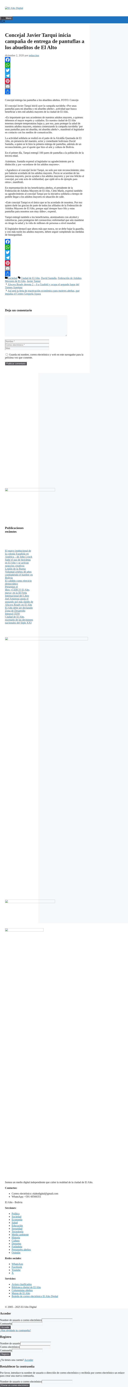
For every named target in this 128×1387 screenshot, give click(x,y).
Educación (17, 1225)
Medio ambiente (20, 1234)
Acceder (28, 1359)
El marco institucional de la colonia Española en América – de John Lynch (18, 553)
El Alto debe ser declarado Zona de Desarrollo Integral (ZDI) (19, 610)
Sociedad (12, 278)
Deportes (16, 1243)
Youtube (16, 1269)
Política (16, 1213)
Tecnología (17, 1231)
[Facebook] (45, 59)
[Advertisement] (19, 428)
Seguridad (17, 1228)
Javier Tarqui (33, 281)
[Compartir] (45, 91)
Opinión (16, 1252)
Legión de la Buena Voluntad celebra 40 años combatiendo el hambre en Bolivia (19, 573)
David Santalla (48, 278)
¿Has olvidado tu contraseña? (15, 1330)
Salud (15, 1222)
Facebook (17, 1267)
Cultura (16, 1240)
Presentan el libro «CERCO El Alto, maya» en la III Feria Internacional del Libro (17, 591)
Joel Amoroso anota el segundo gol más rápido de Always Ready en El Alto (19, 601)
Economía (17, 1219)
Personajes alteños (21, 1249)
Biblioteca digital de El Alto (26, 1287)
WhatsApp (17, 1263)
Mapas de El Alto (21, 1293)
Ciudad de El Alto (30, 278)
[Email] (45, 86)
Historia (16, 1237)
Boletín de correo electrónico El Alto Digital (35, 1296)
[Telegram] (45, 75)
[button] (2, 21)
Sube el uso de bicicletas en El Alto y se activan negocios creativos (18, 562)
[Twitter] (45, 70)
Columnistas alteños (22, 1290)
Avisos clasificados (22, 1284)
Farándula (17, 1246)
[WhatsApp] (45, 65)
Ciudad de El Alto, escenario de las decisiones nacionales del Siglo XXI (19, 619)
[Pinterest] (45, 81)
